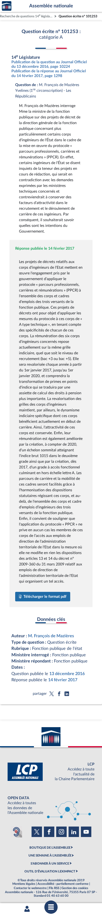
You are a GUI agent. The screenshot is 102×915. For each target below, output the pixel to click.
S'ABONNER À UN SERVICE (50, 863)
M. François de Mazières (51, 636)
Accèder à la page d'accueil (6, 6)
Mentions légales (23, 883)
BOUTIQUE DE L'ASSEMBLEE (49, 847)
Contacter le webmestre (30, 888)
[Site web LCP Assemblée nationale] (51, 771)
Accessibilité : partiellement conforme (62, 883)
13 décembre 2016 (67, 674)
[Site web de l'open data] (51, 805)
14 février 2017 (62, 680)
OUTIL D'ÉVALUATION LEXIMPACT (49, 871)
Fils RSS (54, 888)
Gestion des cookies (74, 888)
